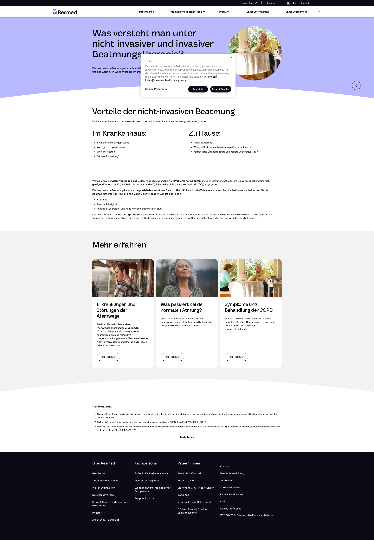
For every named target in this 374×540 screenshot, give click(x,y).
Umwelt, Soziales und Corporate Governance (110, 503)
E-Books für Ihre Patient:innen (151, 473)
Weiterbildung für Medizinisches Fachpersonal (153, 489)
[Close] (231, 57)
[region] (188, 76)
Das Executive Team (103, 494)
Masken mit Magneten (147, 480)
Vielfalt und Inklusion (103, 487)
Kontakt (224, 466)
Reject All (198, 89)
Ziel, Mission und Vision (105, 480)
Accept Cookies (221, 89)
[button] (319, 11)
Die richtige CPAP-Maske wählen (196, 487)
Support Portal (143, 498)
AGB (222, 501)
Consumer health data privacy (169, 80)
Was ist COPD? (186, 480)
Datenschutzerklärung (232, 473)
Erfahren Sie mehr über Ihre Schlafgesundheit (193, 511)
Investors (97, 512)
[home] (65, 12)
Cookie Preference (230, 508)
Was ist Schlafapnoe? (189, 473)
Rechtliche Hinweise (231, 494)
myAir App (183, 494)
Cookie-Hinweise (230, 487)
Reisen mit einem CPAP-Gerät (194, 501)
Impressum (226, 480)
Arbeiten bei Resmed (104, 519)
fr (294, 2)
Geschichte (98, 473)
